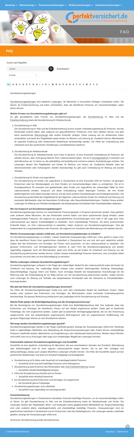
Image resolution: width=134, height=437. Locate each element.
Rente (105, 215)
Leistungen (56, 101)
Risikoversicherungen (80, 5)
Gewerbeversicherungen (107, 5)
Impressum (110, 431)
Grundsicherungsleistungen (23, 93)
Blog (14, 15)
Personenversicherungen (51, 5)
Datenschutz (123, 431)
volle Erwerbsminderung (76, 366)
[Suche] (51, 68)
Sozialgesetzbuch (100, 157)
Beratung (10, 5)
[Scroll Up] (127, 426)
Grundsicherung (95, 116)
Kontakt (23, 15)
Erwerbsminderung (19, 120)
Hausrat (33, 271)
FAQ (7, 15)
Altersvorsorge (26, 5)
